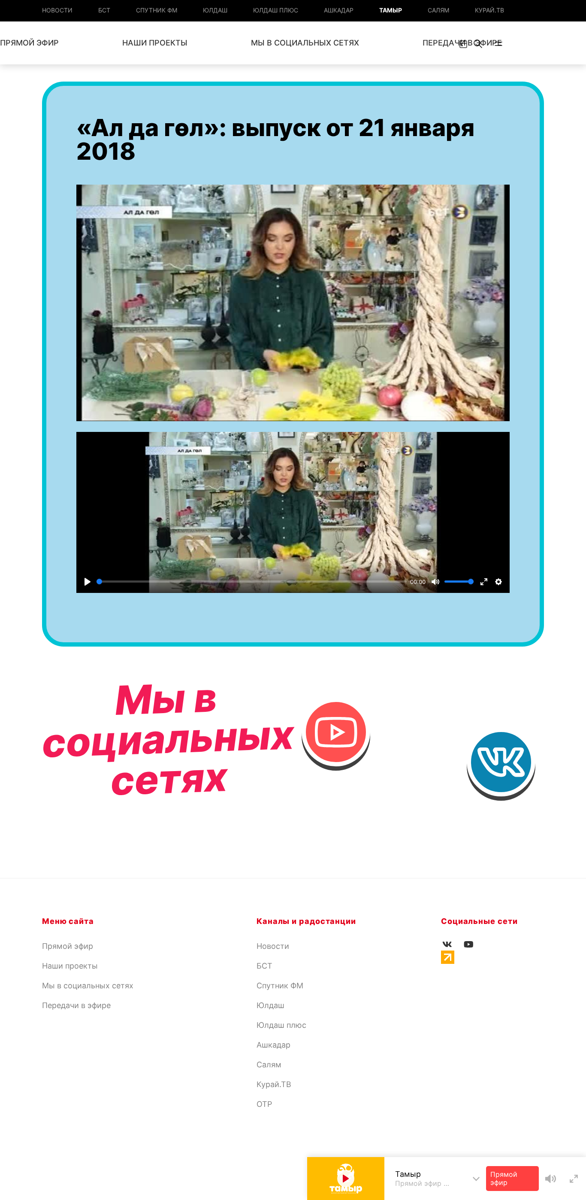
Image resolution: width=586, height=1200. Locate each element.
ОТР (264, 1104)
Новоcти (57, 10)
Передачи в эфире (76, 1005)
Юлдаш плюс (275, 10)
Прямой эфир (67, 946)
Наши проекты (154, 42)
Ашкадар (338, 10)
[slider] (252, 581)
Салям (438, 10)
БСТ (104, 10)
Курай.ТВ (489, 10)
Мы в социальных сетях (305, 42)
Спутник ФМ (156, 10)
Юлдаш (215, 10)
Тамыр (390, 10)
